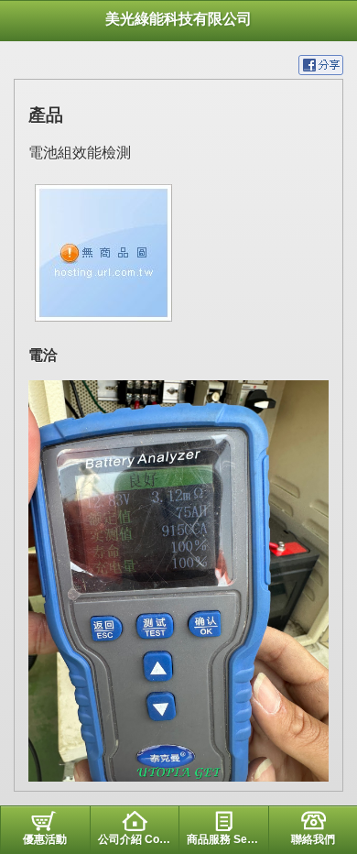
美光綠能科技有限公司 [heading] (178, 19)
